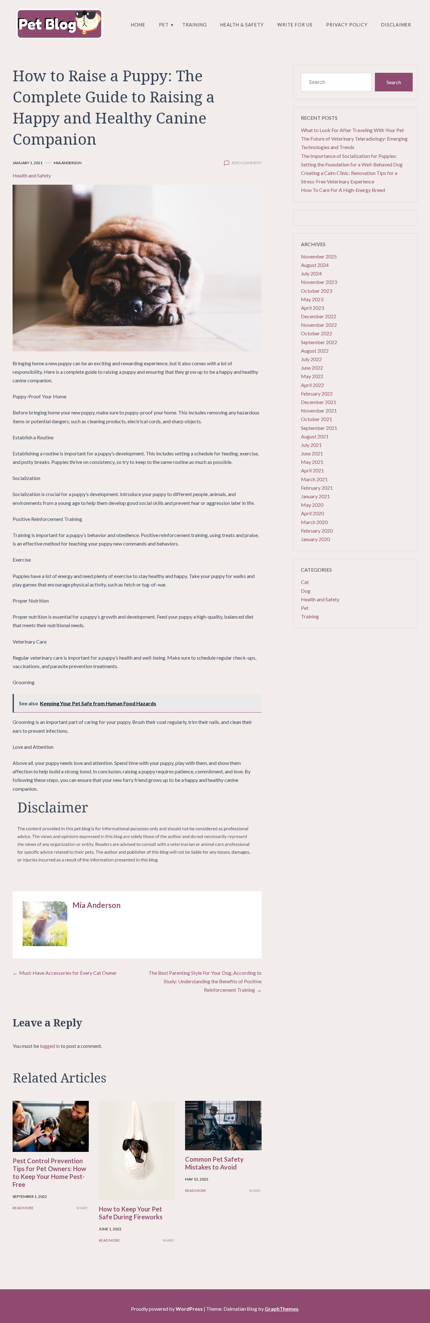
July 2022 (311, 359)
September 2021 (319, 428)
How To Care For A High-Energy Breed (343, 190)
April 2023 (312, 308)
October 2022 (316, 333)
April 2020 (312, 513)
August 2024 (315, 265)
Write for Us (295, 24)
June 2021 (312, 453)
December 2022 (318, 316)
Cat (305, 582)
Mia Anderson (68, 162)
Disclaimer (396, 24)
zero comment (246, 162)
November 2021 (319, 410)
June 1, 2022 (110, 1229)
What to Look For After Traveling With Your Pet (352, 130)
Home (138, 24)
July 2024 (311, 273)
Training (194, 24)
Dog (305, 591)
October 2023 (316, 291)
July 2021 (311, 445)
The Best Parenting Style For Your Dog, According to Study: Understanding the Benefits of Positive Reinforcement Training (205, 981)
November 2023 (319, 282)
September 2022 (319, 342)
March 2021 (314, 479)
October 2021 (316, 419)
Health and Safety (32, 175)
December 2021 (318, 402)
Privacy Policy (347, 24)
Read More (23, 1207)
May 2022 (312, 376)
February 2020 (317, 531)
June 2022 (312, 368)
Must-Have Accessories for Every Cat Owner (68, 973)
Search (394, 82)
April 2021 (312, 470)
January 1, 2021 (27, 162)
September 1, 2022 (30, 1196)
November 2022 (319, 325)
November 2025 (319, 256)
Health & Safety (242, 24)
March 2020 (314, 522)
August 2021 (315, 436)
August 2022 (315, 351)
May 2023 (312, 299)
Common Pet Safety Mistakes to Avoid (214, 1163)
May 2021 (312, 462)
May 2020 (312, 505)
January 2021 (315, 496)
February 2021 (317, 488)
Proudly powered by (167, 1309)
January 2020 (315, 539)
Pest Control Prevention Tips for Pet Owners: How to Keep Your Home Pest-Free (49, 1172)
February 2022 (317, 393)
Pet (164, 24)
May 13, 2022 (196, 1179)
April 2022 (312, 385)
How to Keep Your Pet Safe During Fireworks (130, 1213)
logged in (50, 1046)
